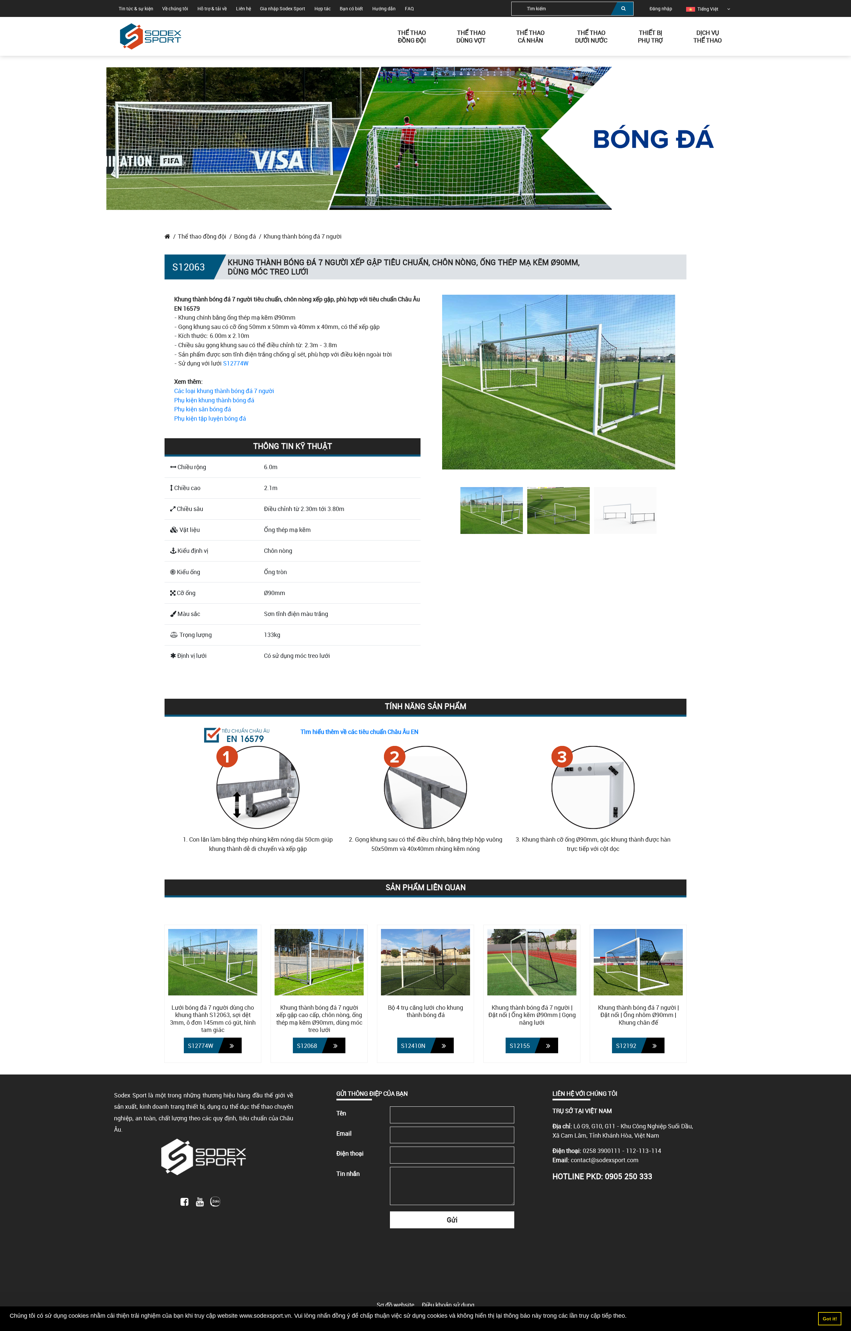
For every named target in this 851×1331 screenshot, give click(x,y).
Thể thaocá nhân (530, 36)
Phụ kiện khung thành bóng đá (214, 400)
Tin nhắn (348, 1173)
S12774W (236, 363)
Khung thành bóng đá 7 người (303, 236)
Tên (341, 1113)
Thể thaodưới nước (591, 36)
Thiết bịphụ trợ (650, 36)
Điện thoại (350, 1153)
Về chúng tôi (175, 8)
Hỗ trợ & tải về (212, 8)
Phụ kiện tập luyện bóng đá (210, 418)
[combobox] (572, 8)
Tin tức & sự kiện (136, 8)
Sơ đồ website (395, 1305)
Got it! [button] (830, 1318)
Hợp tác (322, 8)
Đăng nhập (661, 8)
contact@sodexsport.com (605, 1160)
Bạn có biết (351, 8)
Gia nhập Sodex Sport (282, 8)
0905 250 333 (628, 1176)
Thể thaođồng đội (412, 36)
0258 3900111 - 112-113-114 (622, 1151)
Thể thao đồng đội (202, 236)
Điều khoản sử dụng (448, 1305)
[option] (702, 9)
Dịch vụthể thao (707, 36)
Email (344, 1133)
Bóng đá (245, 236)
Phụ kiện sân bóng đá (202, 409)
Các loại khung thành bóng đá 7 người (224, 391)
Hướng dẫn (384, 8)
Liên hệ (243, 8)
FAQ (409, 8)
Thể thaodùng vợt (471, 36)
